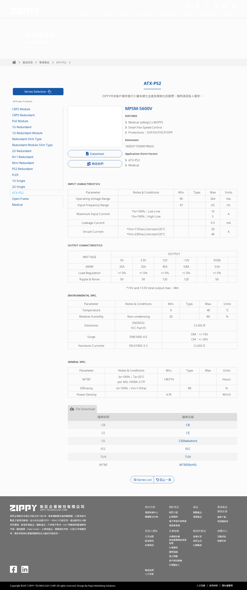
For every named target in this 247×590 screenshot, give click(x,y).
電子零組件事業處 (177, 521)
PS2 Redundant (22, 169)
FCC (187, 449)
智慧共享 (197, 536)
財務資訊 (149, 545)
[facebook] (216, 6)
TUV (188, 457)
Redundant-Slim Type (27, 139)
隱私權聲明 (227, 585)
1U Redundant (21, 127)
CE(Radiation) (188, 441)
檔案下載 (221, 517)
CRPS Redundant (23, 115)
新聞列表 (221, 540)
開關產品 (197, 512)
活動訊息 (221, 536)
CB (188, 425)
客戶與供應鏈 (175, 560)
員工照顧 (173, 556)
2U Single (18, 187)
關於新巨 (126, 14)
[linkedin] (225, 6)
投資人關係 (167, 14)
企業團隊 (173, 516)
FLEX (15, 175)
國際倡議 (173, 551)
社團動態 (197, 545)
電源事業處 (174, 525)
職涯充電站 (209, 14)
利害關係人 (174, 564)
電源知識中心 (151, 512)
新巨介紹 (173, 512)
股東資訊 (149, 540)
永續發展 (188, 14)
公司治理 (149, 536)
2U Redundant (21, 151)
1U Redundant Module (27, 133)
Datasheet (96, 154)
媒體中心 (146, 14)
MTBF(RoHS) (188, 465)
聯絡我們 (230, 14)
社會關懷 (173, 547)
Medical (17, 205)
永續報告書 (174, 536)
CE (188, 433)
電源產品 (44, 62)
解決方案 (87, 14)
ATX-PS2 (18, 193)
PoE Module (20, 121)
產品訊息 (107, 14)
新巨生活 (197, 540)
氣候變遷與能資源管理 (177, 541)
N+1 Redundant (22, 157)
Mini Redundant (23, 163)
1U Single (18, 181)
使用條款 (213, 585)
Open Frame (20, 199)
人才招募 (201, 585)
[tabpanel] (152, 444)
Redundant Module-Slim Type (32, 145)
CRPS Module (21, 109)
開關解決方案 (151, 516)
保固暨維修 (222, 521)
